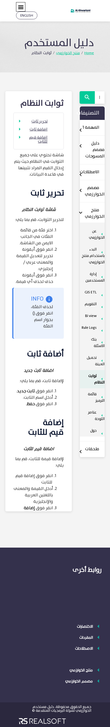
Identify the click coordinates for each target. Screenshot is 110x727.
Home (89, 53)
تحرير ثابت (40, 122)
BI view (91, 316)
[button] (20, 7)
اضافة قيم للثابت (38, 140)
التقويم (91, 304)
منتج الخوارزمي (68, 53)
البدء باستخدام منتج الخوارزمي (93, 255)
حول (93, 431)
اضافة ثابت (39, 130)
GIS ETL (91, 292)
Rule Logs (89, 328)
